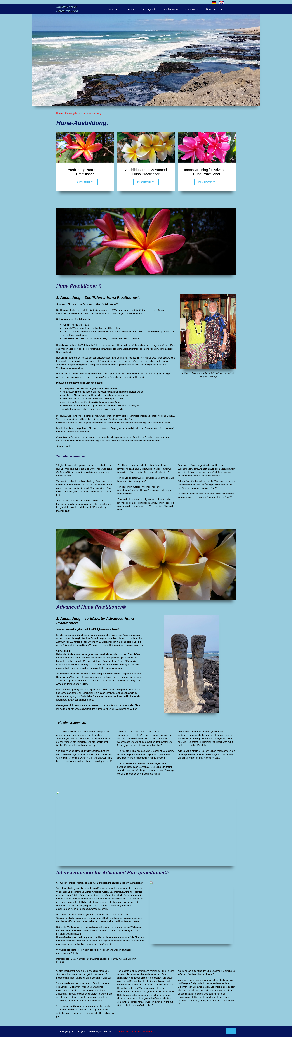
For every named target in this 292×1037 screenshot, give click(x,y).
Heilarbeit (129, 9)
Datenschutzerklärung (143, 1031)
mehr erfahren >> (85, 182)
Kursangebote (148, 9)
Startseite (112, 9)
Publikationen (170, 9)
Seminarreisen (192, 9)
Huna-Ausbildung (92, 113)
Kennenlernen (214, 9)
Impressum (123, 1031)
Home (59, 113)
